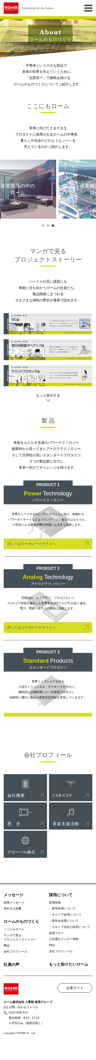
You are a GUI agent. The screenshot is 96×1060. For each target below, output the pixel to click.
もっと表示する (48, 395)
